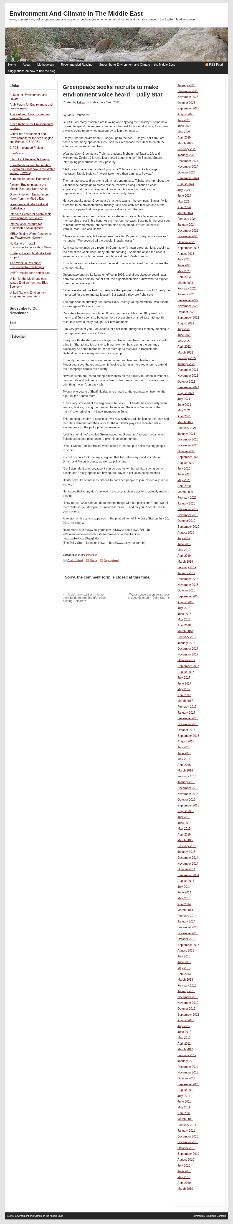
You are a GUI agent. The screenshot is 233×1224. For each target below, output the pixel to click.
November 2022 (187, 306)
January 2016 (186, 782)
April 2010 (184, 1182)
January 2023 (186, 294)
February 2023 (186, 288)
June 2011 (184, 1101)
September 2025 (188, 108)
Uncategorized (89, 555)
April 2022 (184, 346)
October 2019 (186, 520)
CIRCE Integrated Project (26, 147)
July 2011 (183, 1096)
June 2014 (184, 892)
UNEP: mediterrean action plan (30, 272)
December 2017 (187, 648)
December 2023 (187, 230)
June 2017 (184, 683)
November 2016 (187, 724)
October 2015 (186, 799)
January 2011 (186, 1130)
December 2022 (187, 300)
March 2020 (185, 492)
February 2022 (186, 358)
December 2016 (187, 718)
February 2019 (186, 567)
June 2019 (184, 544)
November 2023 (187, 236)
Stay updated (111, 560)
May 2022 (183, 341)
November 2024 (187, 166)
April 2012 (184, 1043)
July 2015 (183, 817)
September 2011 (188, 1084)
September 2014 (188, 875)
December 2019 (187, 509)
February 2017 (186, 706)
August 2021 (185, 393)
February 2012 (186, 1055)
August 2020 (185, 463)
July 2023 (183, 259)
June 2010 (184, 1171)
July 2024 (183, 190)
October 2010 (186, 1148)
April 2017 (184, 695)
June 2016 (184, 753)
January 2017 (186, 712)
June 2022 (184, 335)
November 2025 (187, 97)
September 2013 (188, 945)
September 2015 (188, 805)
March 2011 (185, 1119)
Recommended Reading (76, 64)
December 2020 (187, 439)
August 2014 (185, 881)
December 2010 (187, 1136)
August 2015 (185, 811)
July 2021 (183, 399)
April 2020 (184, 486)
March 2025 (185, 143)
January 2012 (186, 1061)
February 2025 (186, 149)
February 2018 (186, 637)
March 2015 (185, 840)
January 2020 (186, 503)
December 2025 (187, 91)
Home (12, 64)
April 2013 (184, 974)
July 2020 (183, 468)
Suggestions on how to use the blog (31, 71)
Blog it (93, 560)
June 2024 (184, 195)
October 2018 (186, 590)
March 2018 (185, 631)
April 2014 (184, 904)
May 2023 (183, 271)
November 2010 (187, 1142)
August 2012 (185, 1020)
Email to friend (75, 560)
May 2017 (183, 689)
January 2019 (186, 573)
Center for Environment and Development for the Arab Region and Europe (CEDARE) (31, 137)
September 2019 (188, 526)
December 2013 (187, 927)
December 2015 (187, 788)
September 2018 (188, 596)
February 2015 (186, 846)
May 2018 (183, 619)
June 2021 (184, 404)
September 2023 (188, 248)
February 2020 (186, 497)
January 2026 (186, 85)
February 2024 (186, 218)
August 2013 (185, 950)
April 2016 (184, 765)
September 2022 (188, 317)
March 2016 (185, 770)
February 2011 (186, 1125)
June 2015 (184, 823)
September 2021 (188, 387)
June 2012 (184, 1032)
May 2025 (183, 132)
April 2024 (184, 207)
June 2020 (184, 474)
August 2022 (185, 323)
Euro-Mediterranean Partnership (30, 179)
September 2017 (188, 666)
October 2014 (186, 869)
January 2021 (186, 433)
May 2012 (183, 1037)
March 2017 (185, 700)
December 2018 (187, 579)
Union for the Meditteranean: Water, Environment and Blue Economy (29, 282)
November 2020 (187, 445)
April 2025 (184, 137)
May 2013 (183, 968)
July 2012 (183, 1026)
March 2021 (185, 422)
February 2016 (186, 776)
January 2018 (186, 643)
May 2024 (183, 201)
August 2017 (185, 672)
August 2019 (185, 532)
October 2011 (186, 1078)
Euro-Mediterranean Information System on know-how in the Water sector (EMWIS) (32, 169)
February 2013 (186, 985)
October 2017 (186, 660)
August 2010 (185, 1159)
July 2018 (183, 608)
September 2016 (188, 735)
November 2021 (187, 375)
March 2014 (185, 910)
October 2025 (186, 102)
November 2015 (187, 794)
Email (14, 322)
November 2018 (187, 584)
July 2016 (183, 747)
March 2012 (185, 1049)
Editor (81, 102)
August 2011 (185, 1090)
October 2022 (186, 312)
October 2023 (186, 242)
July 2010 (183, 1165)
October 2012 (186, 1008)
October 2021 (186, 381)
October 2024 (186, 172)
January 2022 (186, 364)
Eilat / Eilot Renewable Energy (30, 159)
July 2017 (183, 677)
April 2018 (184, 625)
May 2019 (183, 549)
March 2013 (185, 979)
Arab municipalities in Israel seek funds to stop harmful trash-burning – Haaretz (84, 598)
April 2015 (184, 834)
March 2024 (185, 213)
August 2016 (185, 741)
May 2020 (183, 480)
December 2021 (187, 369)
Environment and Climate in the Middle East (76, 13)
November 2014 (187, 863)
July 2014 (183, 886)
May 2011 (183, 1107)
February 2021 (186, 428)
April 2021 (184, 416)
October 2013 (186, 939)
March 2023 (185, 282)
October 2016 (186, 730)
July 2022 (183, 329)
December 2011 (187, 1066)
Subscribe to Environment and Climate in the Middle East (137, 64)
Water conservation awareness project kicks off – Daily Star (149, 596)
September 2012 (188, 1014)
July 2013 (183, 956)
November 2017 (187, 654)
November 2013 (187, 933)
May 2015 (183, 828)
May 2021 (183, 410)
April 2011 (183, 1113)
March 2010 (185, 1188)
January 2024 (186, 224)
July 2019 (183, 538)
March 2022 (185, 352)
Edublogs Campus (216, 1215)
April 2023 (184, 277)
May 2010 (183, 1177)
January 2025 (186, 155)
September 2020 (188, 457)
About (26, 64)
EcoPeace (16, 153)
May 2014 (183, 898)
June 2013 (184, 962)
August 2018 (185, 602)
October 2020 (186, 451)
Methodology (45, 64)
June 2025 (184, 126)
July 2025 (183, 120)
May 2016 (183, 759)
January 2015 (186, 851)
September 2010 (188, 1153)
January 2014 (186, 921)
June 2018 (184, 614)
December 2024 (187, 161)
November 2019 (187, 515)
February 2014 (186, 915)
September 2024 (188, 178)
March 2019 (185, 561)
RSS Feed (216, 64)
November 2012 (187, 1002)
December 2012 (187, 997)
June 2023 (184, 265)
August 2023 (185, 253)
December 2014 (187, 857)
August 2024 (185, 184)
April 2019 (184, 555)
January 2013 (186, 991)
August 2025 (185, 114)
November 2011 (187, 1072)
